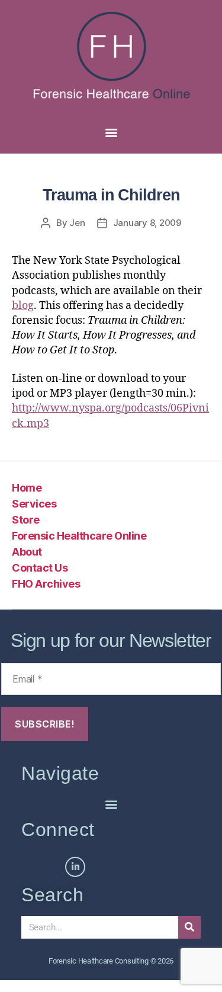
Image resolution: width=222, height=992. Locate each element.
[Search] (189, 927)
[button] (111, 132)
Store (26, 519)
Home (26, 487)
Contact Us (39, 568)
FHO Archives (46, 584)
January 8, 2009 (147, 222)
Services (34, 503)
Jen (77, 222)
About (27, 552)
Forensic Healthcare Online (79, 536)
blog (23, 305)
